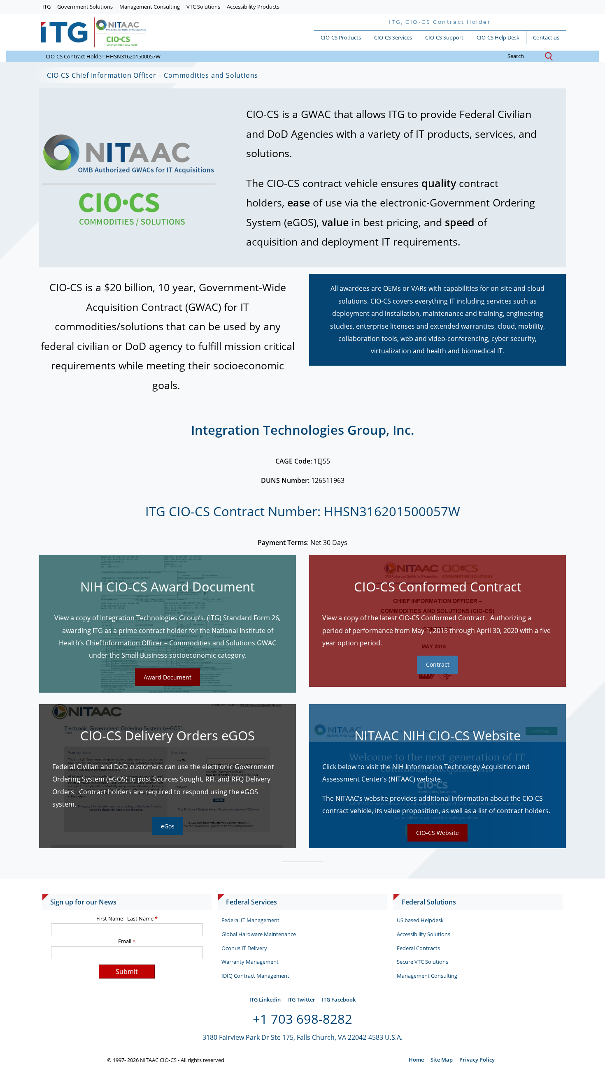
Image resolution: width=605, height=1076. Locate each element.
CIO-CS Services (393, 37)
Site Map (441, 1059)
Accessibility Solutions (423, 934)
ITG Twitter (301, 999)
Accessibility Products (253, 6)
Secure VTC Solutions (422, 961)
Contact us (546, 37)
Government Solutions (85, 6)
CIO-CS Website (437, 833)
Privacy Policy (477, 1059)
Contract (437, 664)
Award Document (167, 677)
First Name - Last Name (127, 918)
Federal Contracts (418, 948)
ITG (46, 6)
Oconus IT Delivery (244, 948)
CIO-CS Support (444, 37)
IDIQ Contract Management (255, 975)
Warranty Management (250, 961)
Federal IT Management (250, 920)
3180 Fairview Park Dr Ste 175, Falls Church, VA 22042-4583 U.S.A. (302, 1037)
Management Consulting (149, 6)
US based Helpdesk (420, 920)
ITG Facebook (339, 999)
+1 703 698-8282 (302, 1018)
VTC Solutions (203, 6)
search (523, 56)
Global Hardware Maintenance (258, 934)
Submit (127, 971)
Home (416, 1059)
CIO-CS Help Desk (498, 37)
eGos (168, 826)
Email (126, 941)
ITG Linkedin (265, 999)
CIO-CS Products (341, 37)
